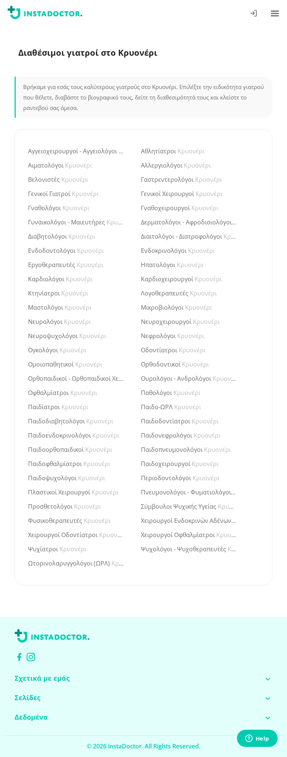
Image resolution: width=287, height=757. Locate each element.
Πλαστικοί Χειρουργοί (73, 492)
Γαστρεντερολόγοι (181, 179)
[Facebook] (19, 657)
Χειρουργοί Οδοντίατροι (76, 535)
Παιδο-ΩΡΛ (171, 407)
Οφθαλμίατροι (62, 393)
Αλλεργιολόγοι (176, 165)
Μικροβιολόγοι (176, 307)
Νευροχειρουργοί (180, 322)
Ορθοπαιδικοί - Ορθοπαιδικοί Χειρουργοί (76, 378)
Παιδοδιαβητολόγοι (70, 421)
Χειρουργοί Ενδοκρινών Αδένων (189, 521)
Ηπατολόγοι (172, 265)
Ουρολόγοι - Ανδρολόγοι (189, 378)
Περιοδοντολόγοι (180, 478)
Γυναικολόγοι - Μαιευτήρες (76, 222)
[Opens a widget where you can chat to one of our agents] (257, 739)
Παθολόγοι (170, 393)
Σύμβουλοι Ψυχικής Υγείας (189, 506)
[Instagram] (31, 657)
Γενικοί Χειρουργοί (181, 194)
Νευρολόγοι (59, 322)
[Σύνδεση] (254, 14)
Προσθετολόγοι (64, 506)
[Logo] (44, 14)
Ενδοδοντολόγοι (66, 250)
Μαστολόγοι (60, 307)
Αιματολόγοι (60, 165)
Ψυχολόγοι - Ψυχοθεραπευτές (189, 549)
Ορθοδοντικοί (175, 364)
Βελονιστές (58, 179)
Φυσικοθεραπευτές (69, 521)
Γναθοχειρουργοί (179, 208)
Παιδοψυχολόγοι (66, 478)
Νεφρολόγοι (172, 336)
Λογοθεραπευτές (179, 293)
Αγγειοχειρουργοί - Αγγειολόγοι (76, 151)
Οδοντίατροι (173, 350)
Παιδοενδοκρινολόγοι (73, 435)
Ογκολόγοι (57, 350)
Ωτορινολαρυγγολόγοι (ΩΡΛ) (76, 563)
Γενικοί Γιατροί (63, 194)
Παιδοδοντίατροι (180, 421)
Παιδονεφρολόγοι (180, 435)
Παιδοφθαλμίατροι (69, 464)
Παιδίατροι (58, 407)
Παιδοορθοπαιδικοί (70, 449)
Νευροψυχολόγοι (67, 336)
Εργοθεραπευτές (66, 265)
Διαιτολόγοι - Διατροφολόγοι (189, 236)
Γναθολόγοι (58, 208)
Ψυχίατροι (57, 549)
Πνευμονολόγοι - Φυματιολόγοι (189, 492)
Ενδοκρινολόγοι (178, 250)
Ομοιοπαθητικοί (65, 364)
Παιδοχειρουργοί (180, 464)
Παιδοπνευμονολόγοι (186, 449)
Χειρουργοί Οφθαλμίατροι (189, 535)
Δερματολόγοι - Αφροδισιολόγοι (189, 222)
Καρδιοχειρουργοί (181, 279)
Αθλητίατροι (172, 151)
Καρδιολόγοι (60, 279)
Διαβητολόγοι (61, 236)
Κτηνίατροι (58, 293)
